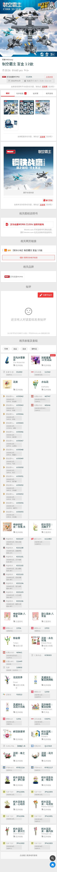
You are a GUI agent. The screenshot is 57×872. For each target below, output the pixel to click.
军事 (6, 348)
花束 (24, 348)
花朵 (15, 348)
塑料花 (34, 348)
